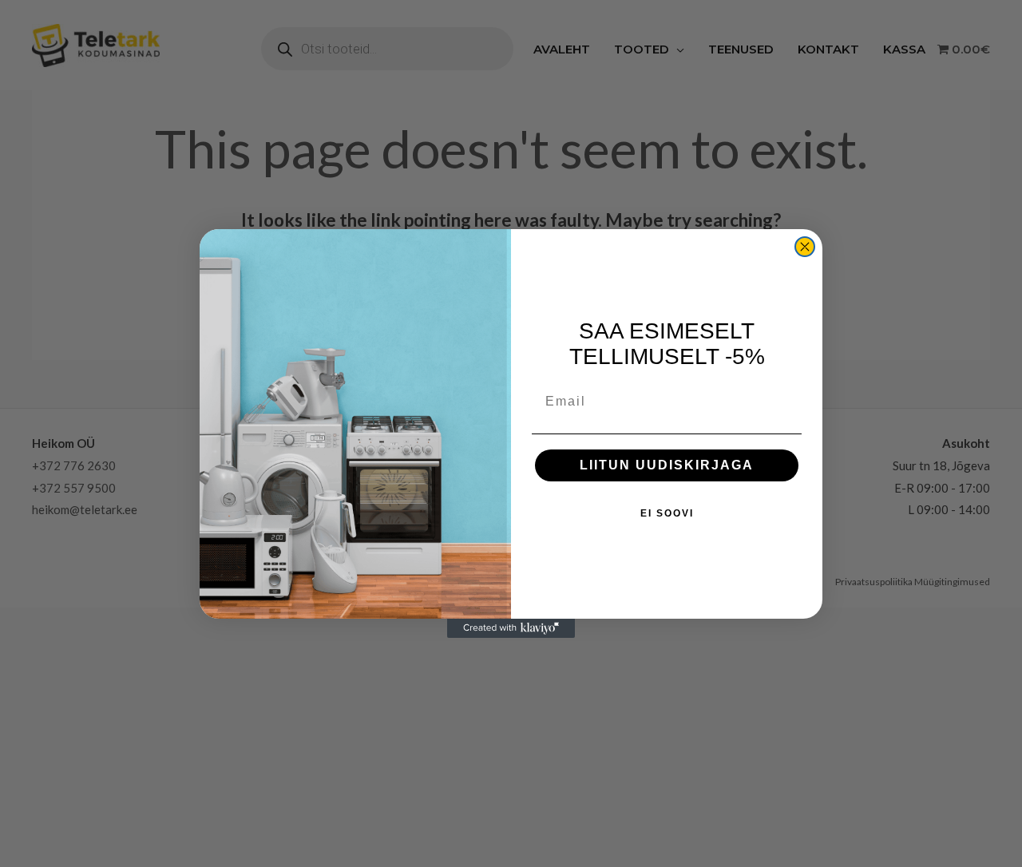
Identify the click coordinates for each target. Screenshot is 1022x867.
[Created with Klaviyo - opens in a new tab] (511, 628)
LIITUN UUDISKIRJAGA (667, 465)
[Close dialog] (804, 246)
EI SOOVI (667, 513)
